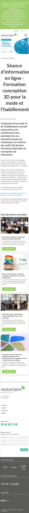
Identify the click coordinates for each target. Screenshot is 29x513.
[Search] (26, 31)
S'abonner (24, 449)
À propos (4, 405)
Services (4, 408)
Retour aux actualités (8, 58)
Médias (3, 413)
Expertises (4, 410)
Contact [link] (16, 31)
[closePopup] (27, 3)
